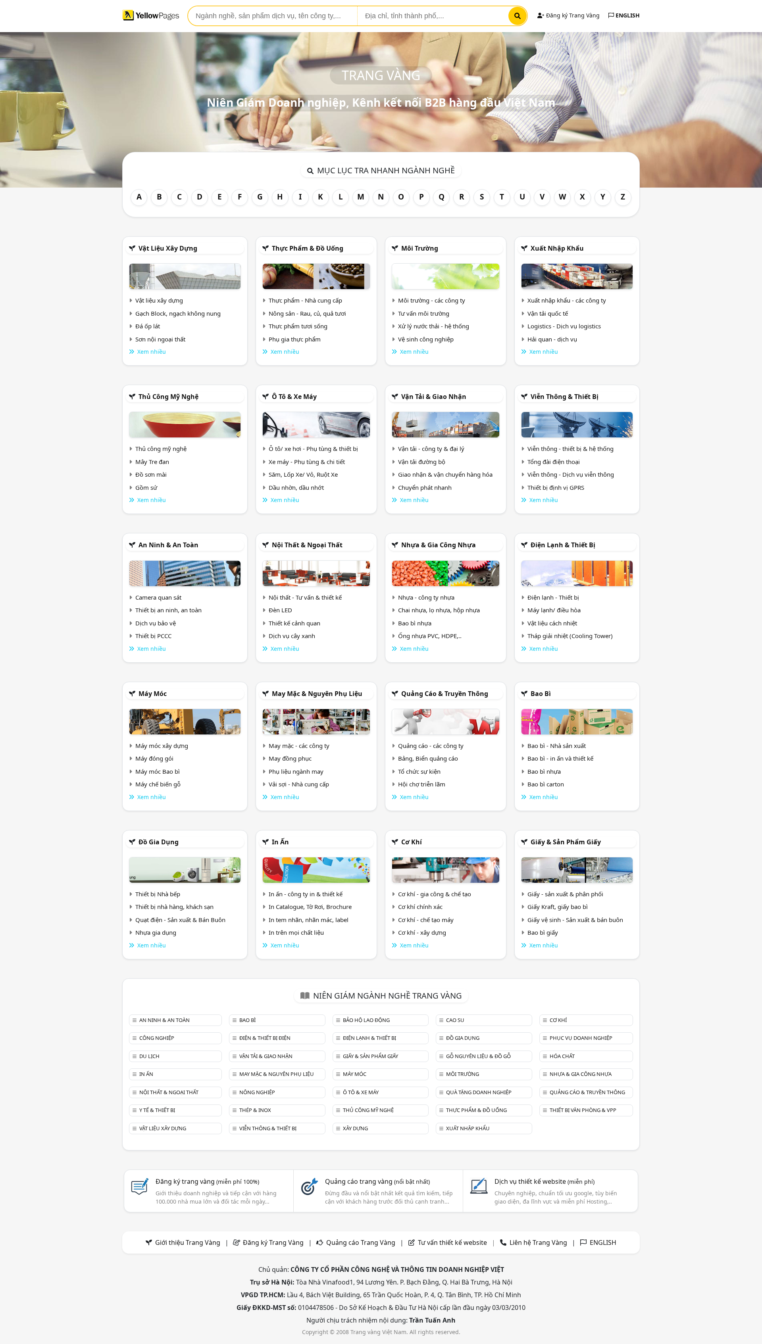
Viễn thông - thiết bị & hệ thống (570, 448)
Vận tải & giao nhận (433, 396)
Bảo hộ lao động (366, 1020)
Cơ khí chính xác (420, 907)
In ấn (280, 842)
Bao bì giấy (542, 932)
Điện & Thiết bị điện (265, 1037)
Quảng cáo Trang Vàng (360, 1242)
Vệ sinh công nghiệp (426, 339)
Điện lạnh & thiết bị (563, 545)
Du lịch (149, 1056)
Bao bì (541, 693)
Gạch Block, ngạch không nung (178, 313)
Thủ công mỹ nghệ (168, 396)
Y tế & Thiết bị (157, 1110)
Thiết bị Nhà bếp (157, 894)
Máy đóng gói (154, 758)
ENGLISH (627, 15)
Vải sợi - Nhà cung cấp (299, 784)
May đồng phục (290, 758)
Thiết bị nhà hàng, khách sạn (174, 907)
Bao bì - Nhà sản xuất (556, 746)
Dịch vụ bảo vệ (155, 623)
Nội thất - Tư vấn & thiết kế (305, 597)
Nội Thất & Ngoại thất (307, 545)
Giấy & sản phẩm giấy (566, 842)
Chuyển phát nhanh (425, 487)
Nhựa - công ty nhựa (426, 597)
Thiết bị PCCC (153, 636)
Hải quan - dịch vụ (552, 339)
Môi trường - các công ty (431, 300)
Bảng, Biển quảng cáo (428, 758)
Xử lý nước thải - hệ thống (433, 326)
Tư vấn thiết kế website (453, 1242)
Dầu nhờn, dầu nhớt (296, 487)
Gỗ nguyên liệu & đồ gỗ (478, 1056)
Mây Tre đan (152, 462)
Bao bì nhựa (414, 623)
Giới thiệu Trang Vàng (187, 1242)
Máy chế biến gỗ (158, 784)
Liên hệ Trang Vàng (538, 1242)
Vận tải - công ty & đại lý (431, 448)
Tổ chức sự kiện (419, 771)
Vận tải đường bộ (421, 462)
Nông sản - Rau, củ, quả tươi (307, 313)
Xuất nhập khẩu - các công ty (566, 300)
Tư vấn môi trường (423, 313)
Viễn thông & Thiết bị (564, 396)
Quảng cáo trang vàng (377, 1181)
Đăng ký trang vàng (207, 1181)
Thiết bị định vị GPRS (555, 487)
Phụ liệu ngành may (296, 771)
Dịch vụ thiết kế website (545, 1181)
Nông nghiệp (257, 1092)
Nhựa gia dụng (155, 932)
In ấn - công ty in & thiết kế (306, 894)
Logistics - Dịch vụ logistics (564, 326)
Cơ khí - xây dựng (422, 932)
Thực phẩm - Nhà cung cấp (305, 300)
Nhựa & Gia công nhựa (438, 545)
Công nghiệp (156, 1037)
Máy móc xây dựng (161, 746)
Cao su (455, 1020)
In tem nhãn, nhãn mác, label (308, 920)
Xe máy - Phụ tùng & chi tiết (307, 462)
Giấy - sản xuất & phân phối (565, 894)
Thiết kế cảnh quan (294, 623)
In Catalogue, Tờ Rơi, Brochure (310, 907)
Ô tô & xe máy (294, 396)
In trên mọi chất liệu (296, 932)
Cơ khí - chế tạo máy (426, 920)
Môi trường (419, 248)
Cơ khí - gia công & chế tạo (434, 894)
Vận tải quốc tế (547, 313)
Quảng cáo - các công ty (431, 746)
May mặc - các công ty (299, 746)
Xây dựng (355, 1128)
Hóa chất (562, 1056)
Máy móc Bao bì (157, 771)
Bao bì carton (545, 784)
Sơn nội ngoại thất (160, 339)
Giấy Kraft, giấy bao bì (557, 907)
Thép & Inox (255, 1110)
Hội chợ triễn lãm (421, 784)
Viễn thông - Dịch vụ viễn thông (570, 474)
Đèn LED (280, 610)
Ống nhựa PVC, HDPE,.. (430, 636)
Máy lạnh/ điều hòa (554, 610)
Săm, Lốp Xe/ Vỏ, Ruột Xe (303, 474)
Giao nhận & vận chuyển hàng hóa (445, 474)
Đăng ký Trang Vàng (572, 15)
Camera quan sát (158, 597)
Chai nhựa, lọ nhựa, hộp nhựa (439, 610)
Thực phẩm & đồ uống (307, 248)
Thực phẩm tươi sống (298, 326)
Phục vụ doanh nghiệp (581, 1037)
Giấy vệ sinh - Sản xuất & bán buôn (575, 920)
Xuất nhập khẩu (557, 248)
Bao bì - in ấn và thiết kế (560, 758)
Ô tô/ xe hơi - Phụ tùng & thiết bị (313, 448)
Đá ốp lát (147, 326)
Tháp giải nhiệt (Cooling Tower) (570, 636)
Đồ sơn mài (151, 474)
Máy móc (153, 693)
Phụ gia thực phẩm (295, 339)
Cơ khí (411, 842)
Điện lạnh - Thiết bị (553, 597)
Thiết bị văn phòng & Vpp (583, 1110)
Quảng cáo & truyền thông (444, 693)
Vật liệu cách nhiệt (552, 623)
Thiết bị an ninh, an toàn (168, 610)
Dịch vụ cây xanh (292, 636)
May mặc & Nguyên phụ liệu (317, 693)
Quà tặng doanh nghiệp (479, 1092)
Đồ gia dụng (159, 842)
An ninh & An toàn (168, 545)
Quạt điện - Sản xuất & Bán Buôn (180, 920)
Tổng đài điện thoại (553, 462)
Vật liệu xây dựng (168, 248)
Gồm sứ (146, 487)
